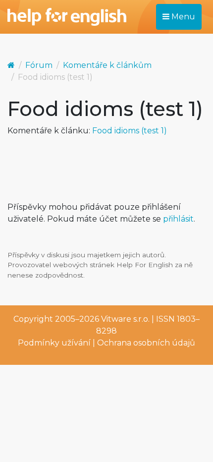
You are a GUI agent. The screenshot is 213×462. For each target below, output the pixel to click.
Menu (182, 16)
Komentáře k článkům (107, 65)
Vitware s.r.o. (125, 319)
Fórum (39, 65)
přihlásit (178, 219)
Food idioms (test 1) (129, 130)
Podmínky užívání (54, 342)
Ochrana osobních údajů (146, 342)
